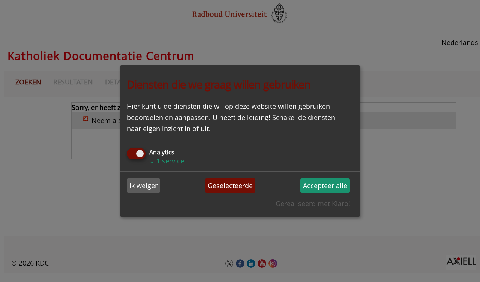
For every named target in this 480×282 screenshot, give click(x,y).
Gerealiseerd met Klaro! (313, 203)
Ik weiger (143, 185)
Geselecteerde (230, 185)
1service (166, 160)
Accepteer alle (325, 185)
